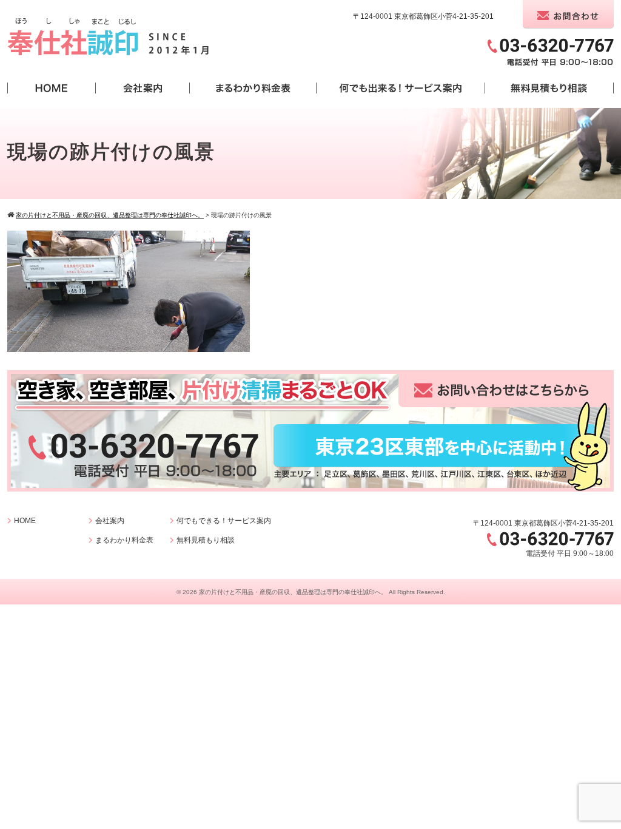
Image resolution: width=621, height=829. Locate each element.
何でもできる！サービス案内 (223, 520)
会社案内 (109, 520)
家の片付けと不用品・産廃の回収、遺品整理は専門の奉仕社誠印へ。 (293, 592)
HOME (25, 520)
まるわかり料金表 (124, 540)
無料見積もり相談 (205, 540)
